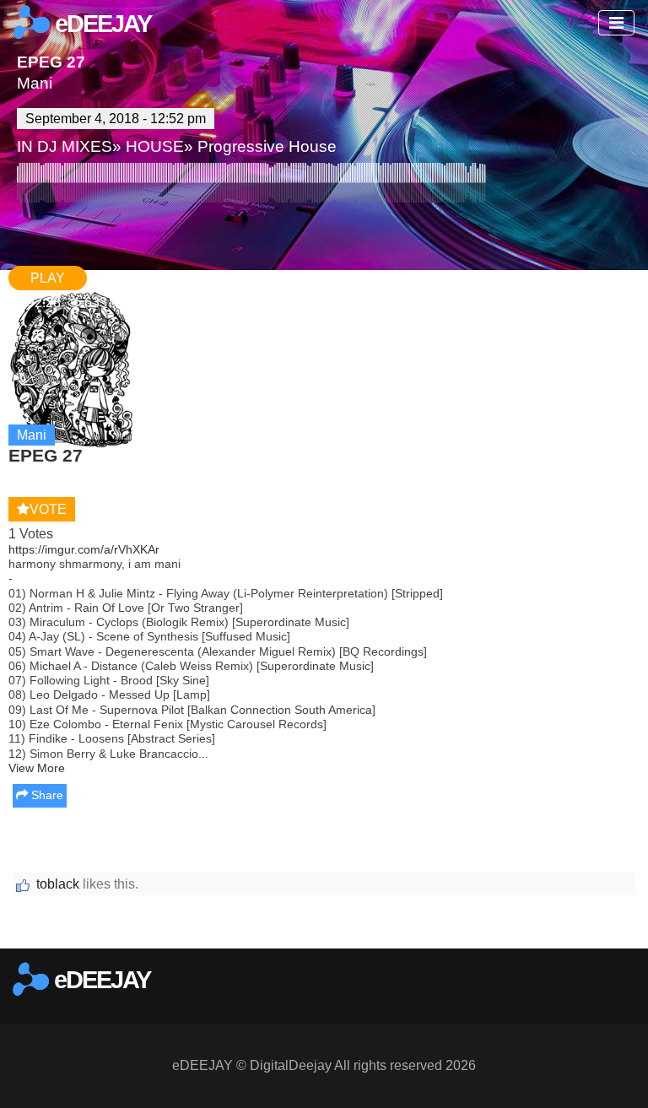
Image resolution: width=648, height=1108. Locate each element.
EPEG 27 (51, 62)
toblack (57, 884)
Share (45, 795)
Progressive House (267, 146)
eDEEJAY (100, 23)
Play (47, 278)
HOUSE (155, 146)
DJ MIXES (74, 146)
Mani (34, 83)
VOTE (48, 509)
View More (36, 768)
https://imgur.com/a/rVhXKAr (83, 549)
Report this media (582, 931)
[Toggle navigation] (616, 22)
